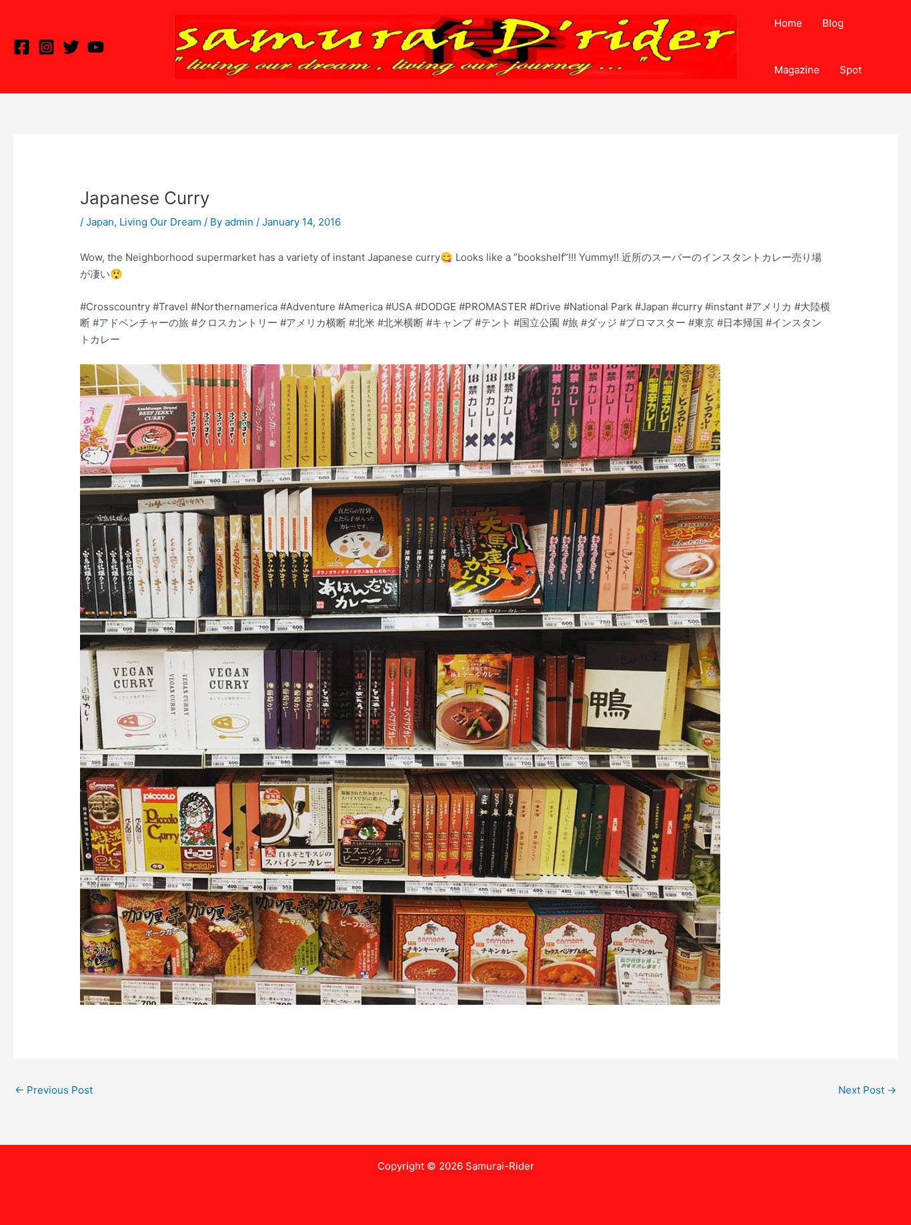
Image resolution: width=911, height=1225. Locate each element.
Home (788, 23)
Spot (851, 69)
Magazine (797, 69)
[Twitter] (71, 47)
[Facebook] (21, 47)
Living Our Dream (160, 222)
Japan (100, 222)
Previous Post (54, 1090)
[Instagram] (46, 47)
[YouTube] (95, 47)
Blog (833, 23)
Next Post (867, 1090)
